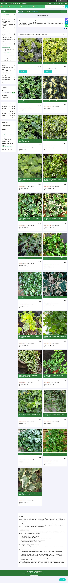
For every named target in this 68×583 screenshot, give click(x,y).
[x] (66, 29)
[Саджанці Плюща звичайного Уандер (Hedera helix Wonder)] (55, 323)
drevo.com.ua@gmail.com (7, 146)
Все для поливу (6, 79)
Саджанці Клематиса (8, 58)
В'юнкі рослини (27, 11)
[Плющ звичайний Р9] (30, 50)
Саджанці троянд (7, 41)
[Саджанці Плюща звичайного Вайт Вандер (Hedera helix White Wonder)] (30, 362)
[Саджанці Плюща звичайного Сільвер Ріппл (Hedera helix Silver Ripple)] (30, 480)
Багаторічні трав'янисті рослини (8, 45)
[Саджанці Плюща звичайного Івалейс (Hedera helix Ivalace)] (30, 284)
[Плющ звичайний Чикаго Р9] (55, 127)
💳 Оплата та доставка (13, 6)
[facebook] (64, 29)
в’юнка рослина (33, 546)
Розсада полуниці (7, 16)
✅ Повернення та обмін (25, 6)
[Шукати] (63, 6)
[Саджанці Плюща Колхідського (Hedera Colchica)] (30, 441)
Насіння (5, 65)
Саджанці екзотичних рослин (7, 22)
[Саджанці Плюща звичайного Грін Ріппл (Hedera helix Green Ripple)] (55, 441)
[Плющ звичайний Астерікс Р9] (30, 244)
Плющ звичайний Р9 (23, 63)
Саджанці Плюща (7, 52)
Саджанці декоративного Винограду (9, 55)
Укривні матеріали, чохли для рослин (7, 70)
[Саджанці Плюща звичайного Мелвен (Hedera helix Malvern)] (30, 323)
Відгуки (3, 82)
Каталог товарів (5, 14)
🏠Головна (3, 6)
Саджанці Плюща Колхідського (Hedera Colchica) (29, 453)
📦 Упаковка (35, 6)
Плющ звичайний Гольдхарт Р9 (50, 100)
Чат (63, 579)
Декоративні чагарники (8, 39)
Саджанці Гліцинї (7, 60)
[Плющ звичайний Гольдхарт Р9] (55, 88)
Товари (21, 11)
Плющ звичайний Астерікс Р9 (25, 257)
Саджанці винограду (7, 37)
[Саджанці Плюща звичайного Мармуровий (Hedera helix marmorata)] (30, 127)
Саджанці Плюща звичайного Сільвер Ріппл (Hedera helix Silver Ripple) (28, 494)
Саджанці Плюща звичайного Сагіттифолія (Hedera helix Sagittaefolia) (28, 101)
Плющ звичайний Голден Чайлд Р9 (51, 63)
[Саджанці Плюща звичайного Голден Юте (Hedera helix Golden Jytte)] (55, 166)
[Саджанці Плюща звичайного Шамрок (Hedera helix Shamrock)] (55, 362)
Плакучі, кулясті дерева (8, 72)
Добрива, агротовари (7, 62)
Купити (22, 71)
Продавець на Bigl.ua (34, 572)
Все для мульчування (8, 67)
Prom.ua (40, 571)
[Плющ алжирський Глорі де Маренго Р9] (55, 284)
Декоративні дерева (7, 75)
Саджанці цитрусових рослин (8, 25)
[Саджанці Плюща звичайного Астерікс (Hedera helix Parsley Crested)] (55, 244)
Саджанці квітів (6, 77)
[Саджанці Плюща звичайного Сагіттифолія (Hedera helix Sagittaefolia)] (30, 88)
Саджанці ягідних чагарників (7, 31)
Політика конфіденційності (41, 573)
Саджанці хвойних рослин (7, 35)
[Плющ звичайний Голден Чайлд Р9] (55, 50)
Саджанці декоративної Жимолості (9, 50)
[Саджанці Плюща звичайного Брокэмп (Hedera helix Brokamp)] (55, 401)
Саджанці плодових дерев (7, 28)
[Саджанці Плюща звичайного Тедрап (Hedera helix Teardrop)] (30, 166)
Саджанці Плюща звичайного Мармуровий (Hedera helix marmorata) (28, 141)
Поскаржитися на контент (30, 573)
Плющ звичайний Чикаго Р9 (50, 140)
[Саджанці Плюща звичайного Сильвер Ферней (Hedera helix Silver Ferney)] (30, 205)
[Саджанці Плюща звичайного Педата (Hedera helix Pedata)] (30, 401)
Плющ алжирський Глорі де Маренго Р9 (52, 297)
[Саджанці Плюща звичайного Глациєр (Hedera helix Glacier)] (55, 205)
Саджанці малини (7, 19)
